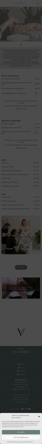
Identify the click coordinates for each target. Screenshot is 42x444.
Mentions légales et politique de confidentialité (20, 441)
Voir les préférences (21, 437)
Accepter (21, 432)
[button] (39, 417)
